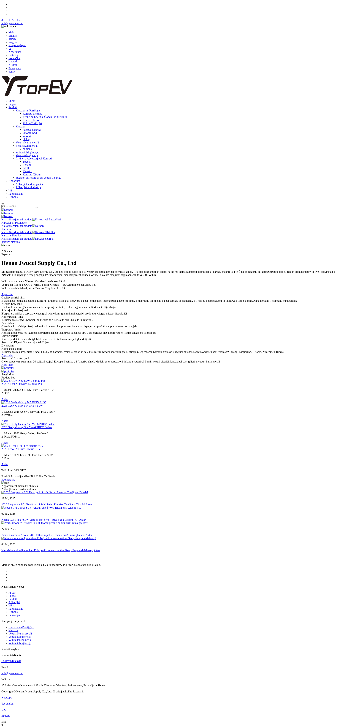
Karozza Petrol (31, 120)
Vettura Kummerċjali (27, 142)
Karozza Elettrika (32, 113)
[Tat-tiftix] (2, 203)
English (13, 35)
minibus (27, 148)
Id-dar (12, 100)
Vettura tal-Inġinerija (27, 152)
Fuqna (12, 104)
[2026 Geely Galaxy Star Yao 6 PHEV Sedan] (28, 424)
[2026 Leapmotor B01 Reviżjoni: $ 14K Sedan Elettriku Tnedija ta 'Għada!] (44, 492)
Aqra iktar (7, 294)
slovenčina (14, 58)
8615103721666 (10, 20)
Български (15, 68)
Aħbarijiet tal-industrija (28, 187)
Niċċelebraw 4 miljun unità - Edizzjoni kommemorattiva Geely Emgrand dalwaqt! (47, 550)
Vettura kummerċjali (27, 145)
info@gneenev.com (12, 23)
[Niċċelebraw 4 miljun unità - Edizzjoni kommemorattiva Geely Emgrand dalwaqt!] (48, 538)
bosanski (13, 61)
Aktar (4, 399)
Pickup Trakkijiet (32, 123)
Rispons (13, 196)
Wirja (12, 190)
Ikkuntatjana (8, 479)
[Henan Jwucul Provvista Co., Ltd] (36, 94)
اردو (11, 48)
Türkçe (13, 38)
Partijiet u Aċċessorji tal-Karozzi (34, 158)
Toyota (27, 161)
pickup (26, 139)
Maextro (27, 171)
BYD (26, 168)
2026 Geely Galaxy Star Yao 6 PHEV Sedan (26, 427)
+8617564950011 (11, 661)
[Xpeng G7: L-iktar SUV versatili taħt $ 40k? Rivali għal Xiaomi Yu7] (41, 507)
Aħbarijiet (14, 180)
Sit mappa (14, 615)
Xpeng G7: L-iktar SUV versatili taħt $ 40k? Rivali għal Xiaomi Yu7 (40, 519)
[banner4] (7, 216)
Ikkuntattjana (16, 193)
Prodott (13, 107)
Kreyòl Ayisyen (17, 45)
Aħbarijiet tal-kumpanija (29, 184)
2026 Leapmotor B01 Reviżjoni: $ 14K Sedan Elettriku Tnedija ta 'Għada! (43, 504)
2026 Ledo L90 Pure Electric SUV (21, 448)
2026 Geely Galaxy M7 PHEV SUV (22, 405)
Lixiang (27, 164)
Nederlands (15, 51)
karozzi (27, 136)
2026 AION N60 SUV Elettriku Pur (21, 383)
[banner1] (7, 209)
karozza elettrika (32, 129)
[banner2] (7, 213)
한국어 (13, 64)
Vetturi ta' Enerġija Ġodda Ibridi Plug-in (45, 116)
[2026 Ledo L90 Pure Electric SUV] (22, 445)
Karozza (20, 126)
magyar (13, 42)
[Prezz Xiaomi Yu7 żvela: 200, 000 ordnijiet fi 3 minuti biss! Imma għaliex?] (44, 522)
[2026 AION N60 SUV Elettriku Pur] (23, 380)
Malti (11, 32)
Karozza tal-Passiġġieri (28, 110)
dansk (12, 71)
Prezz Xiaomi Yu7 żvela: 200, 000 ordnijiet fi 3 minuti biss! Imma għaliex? (43, 535)
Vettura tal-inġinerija (27, 155)
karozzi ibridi (30, 132)
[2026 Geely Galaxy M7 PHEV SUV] (23, 402)
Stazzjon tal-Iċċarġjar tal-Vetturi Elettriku (38, 177)
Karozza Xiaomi (32, 174)
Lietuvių (13, 55)
